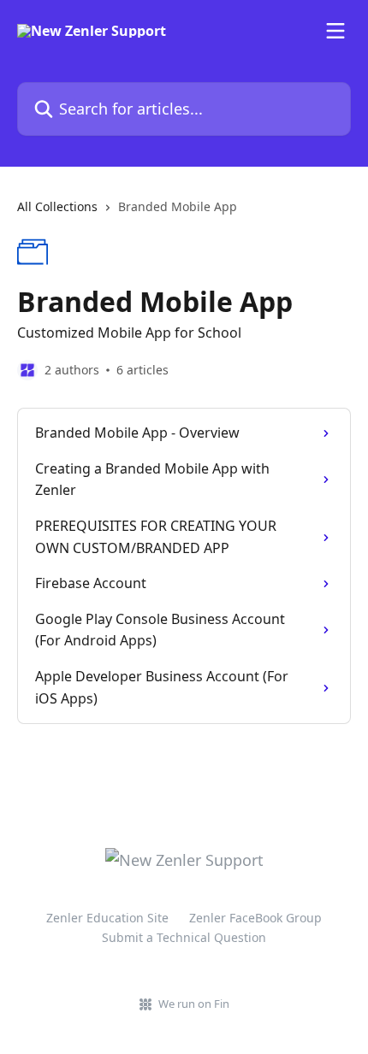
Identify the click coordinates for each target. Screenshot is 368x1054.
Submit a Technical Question (184, 937)
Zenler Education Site (107, 918)
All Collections (57, 206)
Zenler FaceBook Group (255, 918)
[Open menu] (335, 31)
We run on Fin (193, 1003)
